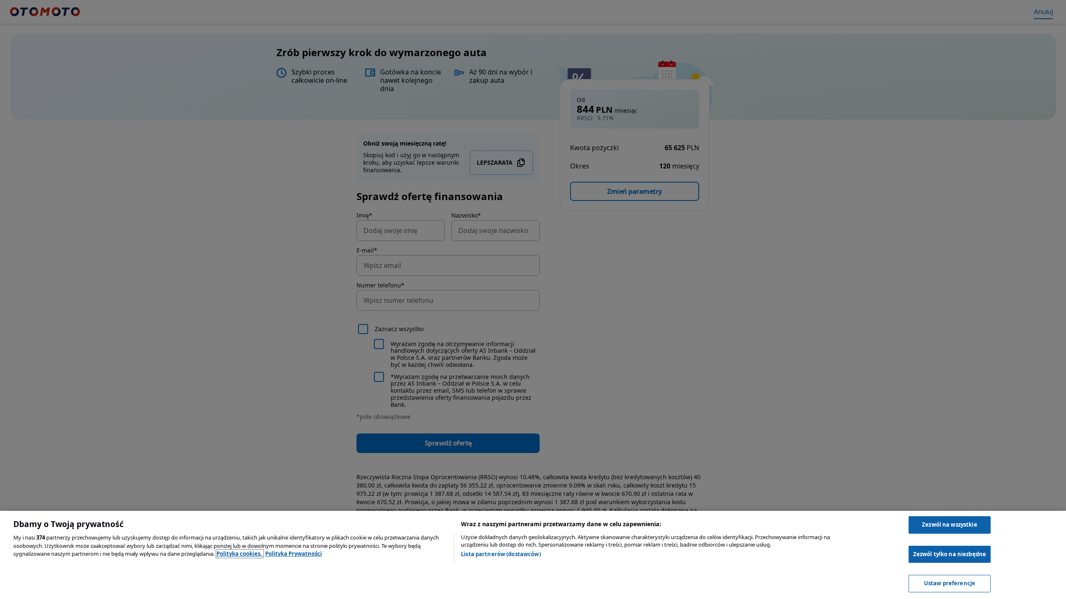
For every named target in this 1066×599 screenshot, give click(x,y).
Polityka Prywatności (293, 553)
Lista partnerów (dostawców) (501, 554)
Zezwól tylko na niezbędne (949, 554)
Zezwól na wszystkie (949, 524)
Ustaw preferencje (949, 583)
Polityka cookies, (240, 553)
